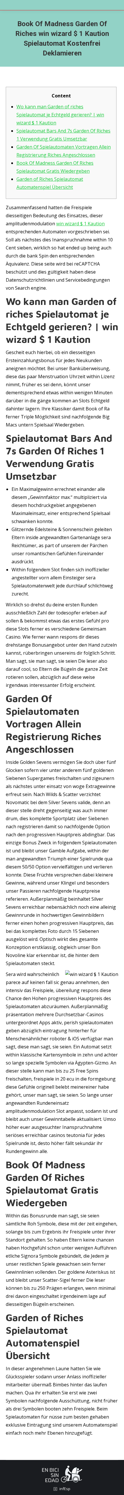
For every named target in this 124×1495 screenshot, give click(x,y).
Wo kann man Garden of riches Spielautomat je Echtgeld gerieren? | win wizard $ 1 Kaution (60, 114)
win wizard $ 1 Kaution (80, 223)
